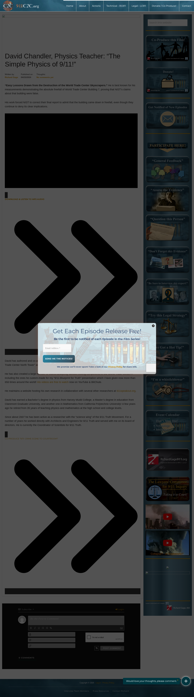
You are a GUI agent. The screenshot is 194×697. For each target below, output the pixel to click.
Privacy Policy (115, 367)
